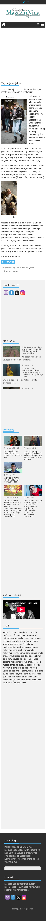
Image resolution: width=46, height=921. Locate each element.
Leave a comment (12, 271)
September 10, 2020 (12, 448)
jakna (27, 268)
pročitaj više (8, 262)
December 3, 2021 (12, 498)
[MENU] (42, 24)
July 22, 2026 (28, 357)
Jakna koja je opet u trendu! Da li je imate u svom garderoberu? (21, 91)
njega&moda (7, 268)
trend (32, 268)
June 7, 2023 (30, 498)
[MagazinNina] (3, 24)
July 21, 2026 (28, 380)
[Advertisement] (23, 53)
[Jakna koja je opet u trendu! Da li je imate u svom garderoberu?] (14, 96)
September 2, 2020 (32, 448)
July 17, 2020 (10, 475)
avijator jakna (20, 268)
